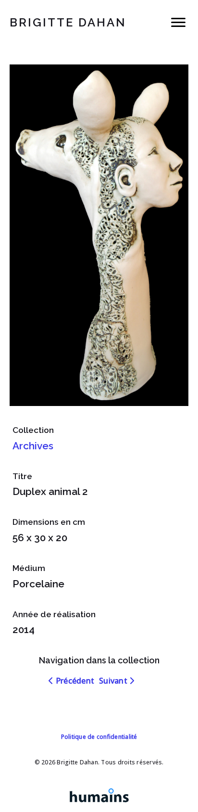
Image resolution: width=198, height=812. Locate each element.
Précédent (74, 680)
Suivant (114, 680)
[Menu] (178, 22)
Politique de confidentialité (99, 737)
